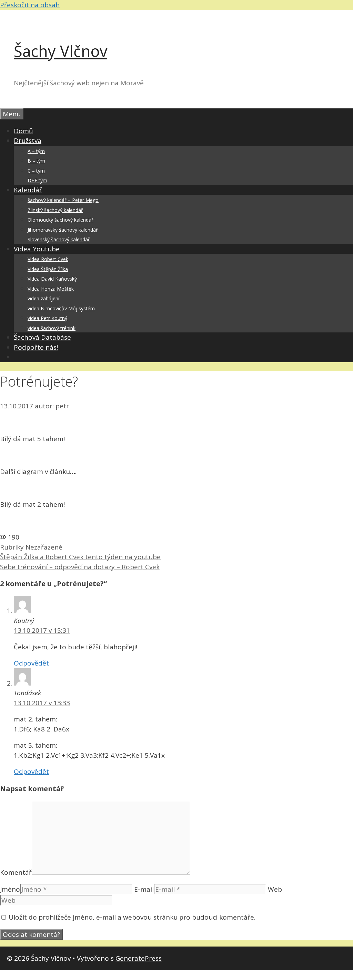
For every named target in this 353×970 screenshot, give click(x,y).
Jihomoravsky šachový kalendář (63, 229)
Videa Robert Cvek (48, 259)
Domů (23, 130)
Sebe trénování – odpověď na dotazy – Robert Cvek (80, 566)
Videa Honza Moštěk (51, 288)
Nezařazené (44, 547)
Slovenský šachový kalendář (59, 239)
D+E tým (37, 180)
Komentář (16, 872)
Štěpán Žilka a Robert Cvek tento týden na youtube (80, 556)
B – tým (36, 160)
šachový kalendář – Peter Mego (63, 200)
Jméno (10, 889)
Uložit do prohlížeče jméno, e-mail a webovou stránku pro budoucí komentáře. (132, 917)
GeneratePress (138, 958)
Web (275, 889)
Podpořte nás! (36, 347)
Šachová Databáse (42, 337)
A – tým (36, 151)
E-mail (144, 889)
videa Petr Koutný (47, 318)
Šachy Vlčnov (60, 50)
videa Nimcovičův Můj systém (61, 308)
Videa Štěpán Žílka (48, 269)
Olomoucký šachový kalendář (60, 219)
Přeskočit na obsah (30, 4)
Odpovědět (31, 663)
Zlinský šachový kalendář (55, 210)
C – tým (36, 170)
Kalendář (28, 189)
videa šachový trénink (51, 328)
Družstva (27, 140)
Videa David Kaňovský (52, 278)
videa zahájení (43, 298)
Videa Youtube (37, 248)
